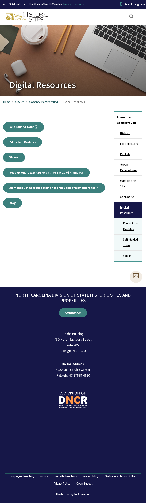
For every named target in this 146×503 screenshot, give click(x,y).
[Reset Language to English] (121, 4)
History (125, 133)
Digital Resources (126, 210)
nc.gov (44, 476)
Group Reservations (128, 167)
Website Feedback (66, 476)
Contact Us (127, 197)
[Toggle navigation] (140, 16)
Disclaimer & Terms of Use (120, 476)
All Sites (19, 102)
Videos (14, 157)
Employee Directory (22, 476)
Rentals (125, 154)
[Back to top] (136, 277)
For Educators (129, 144)
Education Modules (22, 142)
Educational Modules (131, 226)
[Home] (27, 13)
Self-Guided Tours (21, 127)
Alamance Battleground (43, 102)
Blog (12, 203)
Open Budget (84, 484)
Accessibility (90, 476)
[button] (128, 16)
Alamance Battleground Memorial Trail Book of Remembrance (52, 188)
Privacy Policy (62, 484)
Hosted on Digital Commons (73, 494)
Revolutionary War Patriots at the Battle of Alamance (46, 173)
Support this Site (128, 184)
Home (6, 102)
